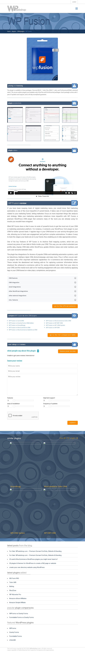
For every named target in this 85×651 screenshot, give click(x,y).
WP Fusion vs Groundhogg (17, 325)
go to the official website (65, 306)
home (9, 31)
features (10, 398)
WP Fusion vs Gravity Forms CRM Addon (21, 323)
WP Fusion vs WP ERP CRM (54, 323)
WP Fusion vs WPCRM (53, 327)
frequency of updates (50, 403)
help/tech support (49, 398)
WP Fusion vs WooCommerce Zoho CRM (58, 321)
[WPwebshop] (16, 8)
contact (74, 2)
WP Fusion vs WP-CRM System (55, 325)
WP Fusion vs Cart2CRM (16, 321)
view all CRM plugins (67, 438)
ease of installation (13, 403)
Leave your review (68, 351)
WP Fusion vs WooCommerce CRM (19, 327)
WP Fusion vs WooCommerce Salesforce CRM (23, 330)
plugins (14, 31)
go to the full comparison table (63, 335)
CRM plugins (20, 31)
